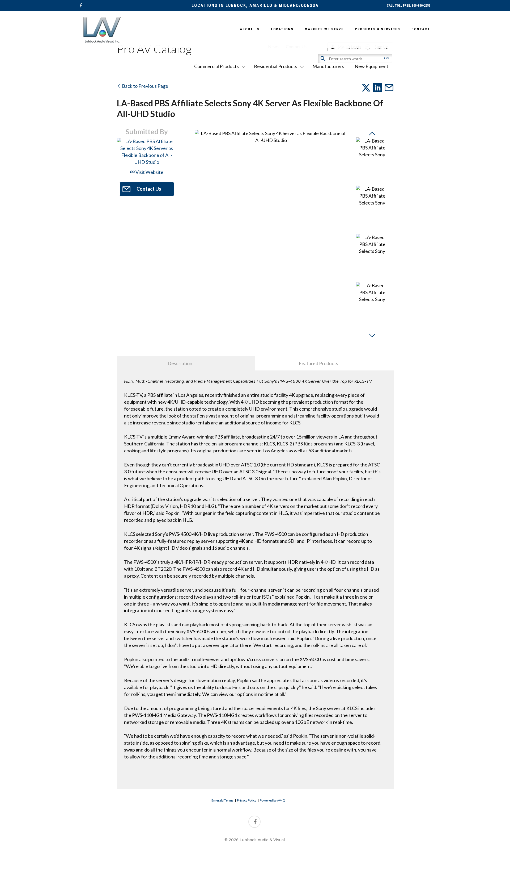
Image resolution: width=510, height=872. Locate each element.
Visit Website (149, 172)
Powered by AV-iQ (272, 800)
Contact (420, 29)
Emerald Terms (222, 800)
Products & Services (377, 29)
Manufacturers (328, 66)
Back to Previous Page (144, 86)
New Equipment (371, 66)
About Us (250, 29)
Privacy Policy (246, 800)
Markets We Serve (324, 29)
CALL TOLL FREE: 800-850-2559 (408, 5)
